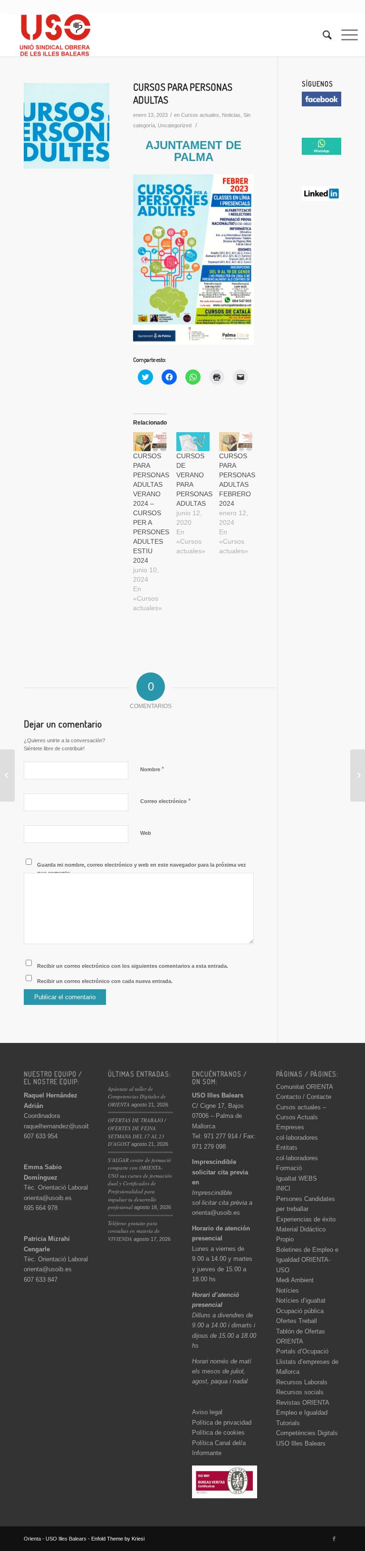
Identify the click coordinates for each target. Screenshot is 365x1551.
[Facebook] (334, 1539)
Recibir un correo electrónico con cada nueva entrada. (105, 981)
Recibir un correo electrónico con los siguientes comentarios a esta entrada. (132, 966)
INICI (283, 1188)
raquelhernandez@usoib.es (61, 1126)
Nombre (152, 769)
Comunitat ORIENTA (304, 1086)
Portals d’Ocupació (302, 1351)
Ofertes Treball (296, 1320)
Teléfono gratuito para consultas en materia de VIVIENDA (134, 1231)
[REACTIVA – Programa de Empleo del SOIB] (357, 775)
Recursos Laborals (301, 1382)
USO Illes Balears (301, 1443)
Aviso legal (207, 1412)
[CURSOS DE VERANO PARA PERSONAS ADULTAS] (193, 441)
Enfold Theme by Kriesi (117, 1539)
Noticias (231, 115)
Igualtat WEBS (296, 1178)
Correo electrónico (165, 800)
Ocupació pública (300, 1311)
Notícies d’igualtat (301, 1300)
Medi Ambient (295, 1280)
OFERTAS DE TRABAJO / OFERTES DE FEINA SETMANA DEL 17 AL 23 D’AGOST (137, 1131)
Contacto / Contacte (303, 1096)
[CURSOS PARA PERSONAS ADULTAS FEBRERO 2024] (236, 441)
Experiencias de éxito (306, 1219)
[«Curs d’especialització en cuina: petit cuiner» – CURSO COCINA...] (7, 775)
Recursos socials (300, 1392)
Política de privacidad (221, 1422)
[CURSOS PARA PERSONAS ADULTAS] (66, 126)
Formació (289, 1168)
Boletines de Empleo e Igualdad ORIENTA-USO (307, 1260)
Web (145, 833)
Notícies (287, 1290)
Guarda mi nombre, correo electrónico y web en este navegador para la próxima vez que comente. (141, 869)
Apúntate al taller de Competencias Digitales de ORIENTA (137, 1096)
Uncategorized (175, 125)
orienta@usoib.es (48, 1197)
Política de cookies (218, 1432)
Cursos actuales (200, 115)
